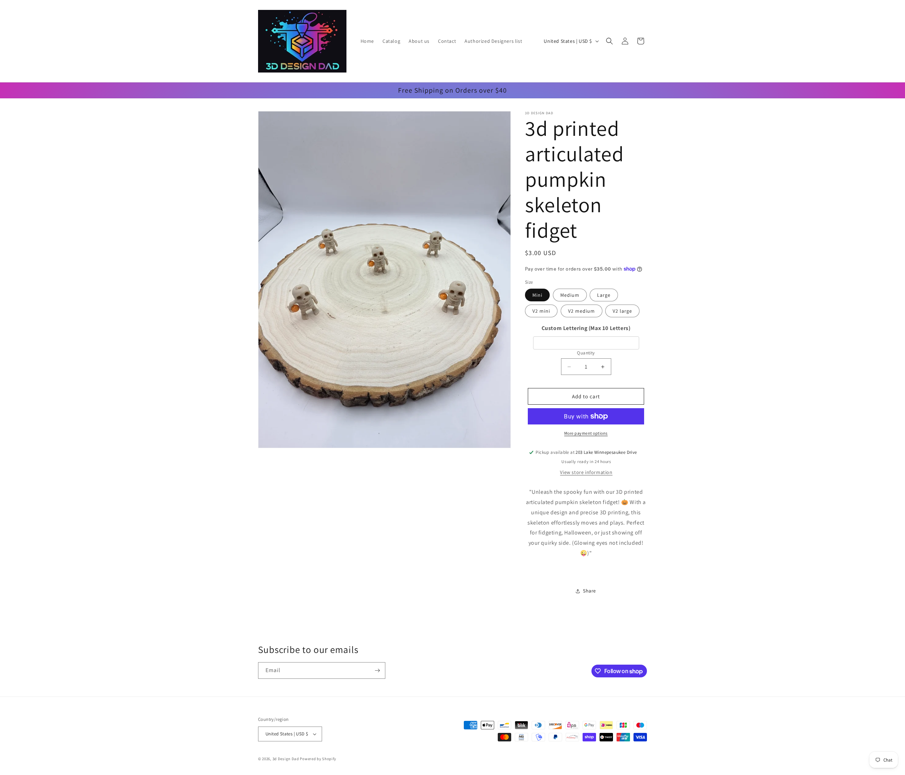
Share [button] (589, 591)
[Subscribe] (377, 670)
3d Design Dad (286, 758)
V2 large (622, 311)
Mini (537, 295)
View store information (586, 472)
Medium (569, 295)
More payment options (586, 433)
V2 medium (581, 311)
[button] (609, 41)
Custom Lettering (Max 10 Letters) (586, 328)
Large (604, 295)
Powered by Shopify (318, 758)
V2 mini (541, 311)
